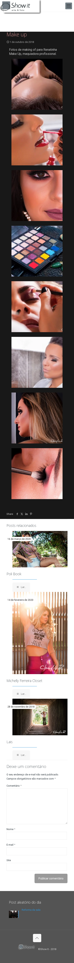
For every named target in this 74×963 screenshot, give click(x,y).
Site (9, 860)
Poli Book (14, 573)
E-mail (11, 844)
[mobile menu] (68, 6)
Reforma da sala (31, 909)
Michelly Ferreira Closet (24, 680)
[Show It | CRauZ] (22, 6)
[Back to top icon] (37, 938)
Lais (10, 741)
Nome (11, 829)
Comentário (14, 785)
